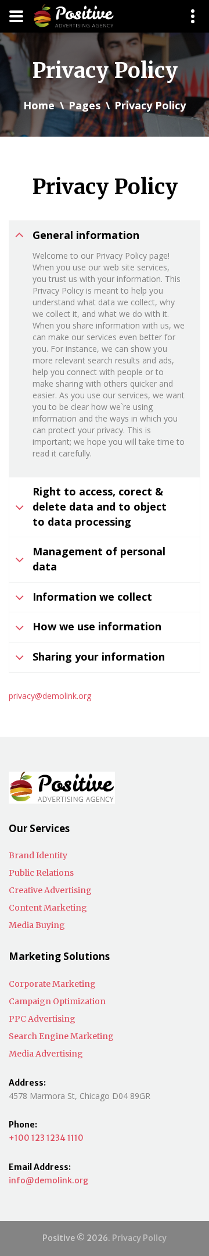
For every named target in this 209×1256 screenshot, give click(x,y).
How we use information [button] (97, 626)
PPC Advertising (42, 1019)
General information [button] (86, 235)
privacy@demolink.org (50, 695)
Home (39, 105)
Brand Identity (38, 855)
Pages (84, 105)
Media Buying (37, 925)
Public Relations (41, 873)
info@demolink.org (48, 1180)
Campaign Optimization (57, 1001)
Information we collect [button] (92, 597)
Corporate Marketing (52, 984)
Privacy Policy (139, 1238)
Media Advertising (46, 1053)
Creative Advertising (50, 890)
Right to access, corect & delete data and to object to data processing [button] (100, 506)
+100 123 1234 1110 (46, 1138)
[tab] (104, 236)
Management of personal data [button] (99, 558)
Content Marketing (48, 907)
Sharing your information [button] (99, 656)
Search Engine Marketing (61, 1036)
